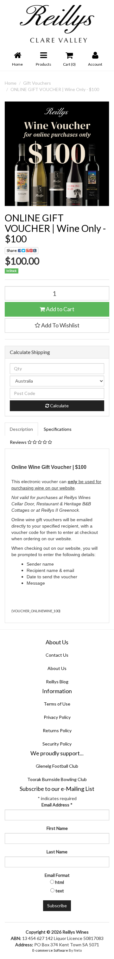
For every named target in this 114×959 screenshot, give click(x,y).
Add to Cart (59, 308)
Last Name (57, 851)
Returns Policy (57, 730)
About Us (57, 668)
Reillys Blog (57, 681)
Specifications (58, 429)
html (59, 882)
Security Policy (57, 743)
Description (21, 429)
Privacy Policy (57, 717)
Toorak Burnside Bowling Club (57, 779)
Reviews (19, 442)
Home (10, 83)
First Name (57, 828)
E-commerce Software (50, 950)
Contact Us (57, 655)
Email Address (57, 804)
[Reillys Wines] (57, 23)
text (59, 890)
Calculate (59, 405)
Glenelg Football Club (57, 766)
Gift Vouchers (37, 83)
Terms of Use (57, 703)
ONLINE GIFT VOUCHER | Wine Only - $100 (54, 89)
